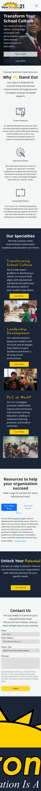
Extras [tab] (18, 513)
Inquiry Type (6, 647)
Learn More (20, 61)
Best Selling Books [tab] (9, 507)
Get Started (20, 588)
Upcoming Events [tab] (28, 507)
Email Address (7, 638)
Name (3, 631)
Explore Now (20, 541)
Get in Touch (20, 54)
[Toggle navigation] (36, 5)
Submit (15, 688)
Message (5, 656)
